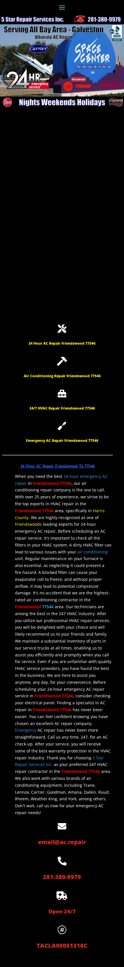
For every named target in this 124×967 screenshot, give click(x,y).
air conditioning (92, 552)
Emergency (25, 730)
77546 (48, 606)
